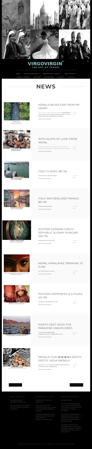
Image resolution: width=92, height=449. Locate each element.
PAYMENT (60, 77)
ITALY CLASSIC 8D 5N (52, 171)
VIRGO (74, 114)
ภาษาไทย (70, 77)
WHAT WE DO (69, 73)
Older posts (15, 385)
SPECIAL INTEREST (23, 77)
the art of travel (46, 67)
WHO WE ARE (49, 77)
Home (18, 73)
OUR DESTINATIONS (31, 73)
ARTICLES (37, 77)
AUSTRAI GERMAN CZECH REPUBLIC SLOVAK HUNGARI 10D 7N (58, 233)
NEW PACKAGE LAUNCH (51, 73)
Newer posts (76, 385)
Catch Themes (70, 443)
